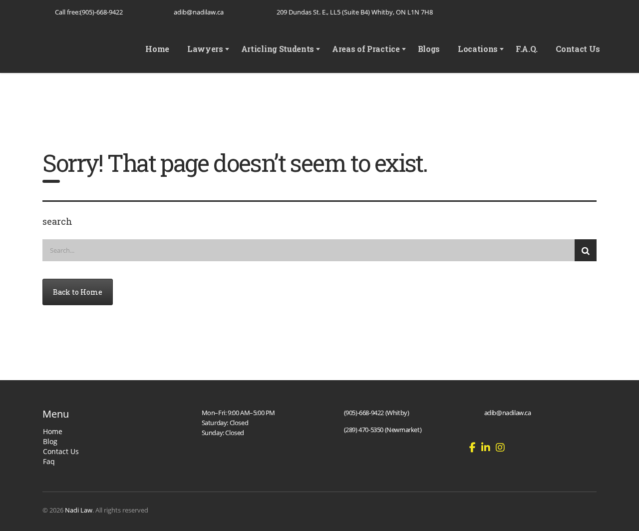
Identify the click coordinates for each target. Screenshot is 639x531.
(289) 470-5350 (363, 429)
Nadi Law (78, 510)
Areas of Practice (366, 48)
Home (157, 48)
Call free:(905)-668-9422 (89, 11)
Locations (478, 48)
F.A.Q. (527, 48)
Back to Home (77, 292)
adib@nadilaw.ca (199, 11)
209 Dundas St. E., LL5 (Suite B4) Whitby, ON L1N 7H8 (355, 11)
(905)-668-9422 (364, 412)
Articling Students (277, 48)
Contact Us (578, 48)
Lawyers (205, 48)
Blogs (429, 48)
